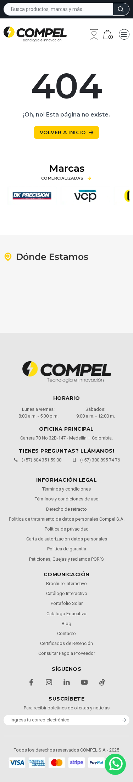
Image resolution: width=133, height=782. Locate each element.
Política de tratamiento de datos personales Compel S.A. (66, 519)
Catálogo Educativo (66, 613)
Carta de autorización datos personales (66, 539)
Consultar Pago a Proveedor (66, 653)
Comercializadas (62, 178)
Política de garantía (66, 548)
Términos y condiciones (66, 489)
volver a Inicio (63, 132)
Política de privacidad (67, 529)
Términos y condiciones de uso (67, 499)
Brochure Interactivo (66, 583)
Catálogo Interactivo (66, 593)
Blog (66, 623)
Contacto (66, 633)
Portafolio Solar (67, 603)
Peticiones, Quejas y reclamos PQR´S (66, 559)
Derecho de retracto (66, 509)
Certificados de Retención (66, 643)
